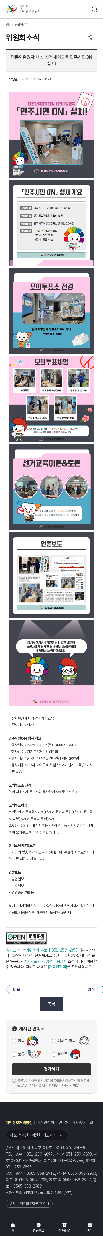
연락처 (63, 1122)
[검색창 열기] (94, 9)
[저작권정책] (57, 966)
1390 (59, 1192)
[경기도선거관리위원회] (33, 9)
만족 (21, 1040)
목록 (51, 1004)
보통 (21, 1054)
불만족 (63, 1054)
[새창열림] (26, 938)
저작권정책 (45, 1122)
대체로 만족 (66, 1040)
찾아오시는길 (83, 1122)
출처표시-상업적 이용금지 (46, 961)
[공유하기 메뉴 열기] (89, 37)
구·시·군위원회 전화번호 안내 (29, 1204)
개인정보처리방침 (19, 1122)
